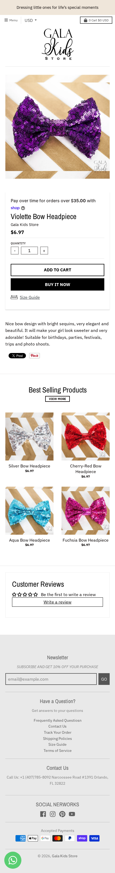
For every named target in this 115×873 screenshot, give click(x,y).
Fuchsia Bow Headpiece (86, 540)
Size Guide (30, 297)
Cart (99, 20)
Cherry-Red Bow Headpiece (85, 468)
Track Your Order (57, 732)
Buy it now (57, 284)
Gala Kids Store (25, 224)
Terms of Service (58, 750)
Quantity (18, 243)
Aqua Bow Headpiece (29, 540)
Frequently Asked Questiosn (58, 720)
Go (104, 679)
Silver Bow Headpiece (29, 466)
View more (57, 399)
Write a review (57, 602)
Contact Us (57, 726)
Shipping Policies (57, 738)
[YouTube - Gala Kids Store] (72, 814)
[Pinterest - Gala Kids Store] (62, 814)
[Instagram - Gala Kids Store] (52, 814)
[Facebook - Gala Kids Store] (43, 814)
